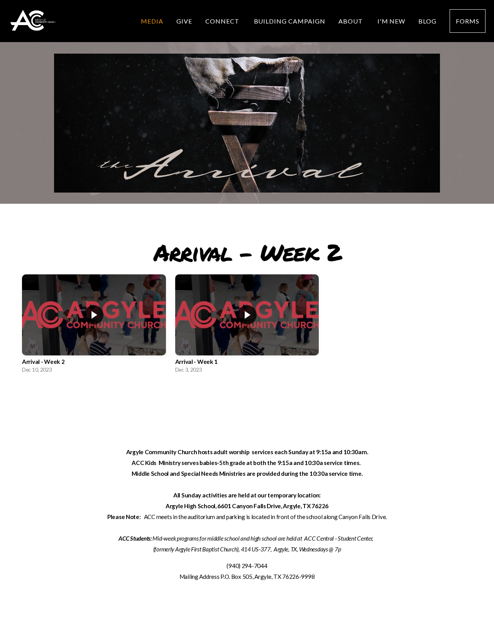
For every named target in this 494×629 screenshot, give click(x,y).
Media (152, 21)
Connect (223, 21)
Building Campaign (289, 21)
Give (184, 21)
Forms (467, 21)
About (351, 21)
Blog (427, 21)
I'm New (391, 21)
